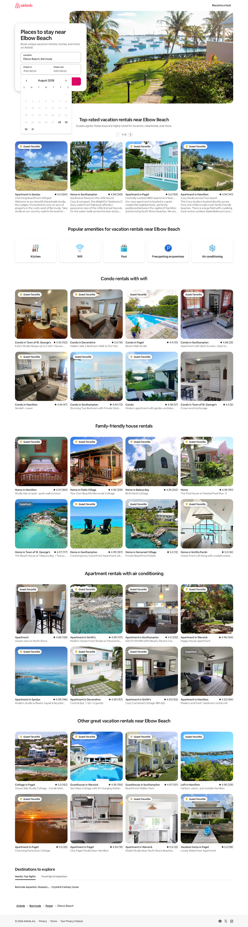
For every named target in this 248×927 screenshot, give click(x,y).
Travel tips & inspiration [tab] (54, 876)
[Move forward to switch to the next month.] (66, 81)
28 (59, 122)
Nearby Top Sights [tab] (25, 876)
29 (66, 122)
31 (33, 129)
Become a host (221, 5)
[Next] (130, 134)
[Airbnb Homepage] (23, 5)
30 (26, 129)
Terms (53, 921)
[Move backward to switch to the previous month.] (27, 81)
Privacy (43, 921)
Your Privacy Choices (71, 921)
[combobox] (50, 59)
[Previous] (118, 134)
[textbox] (35, 71)
